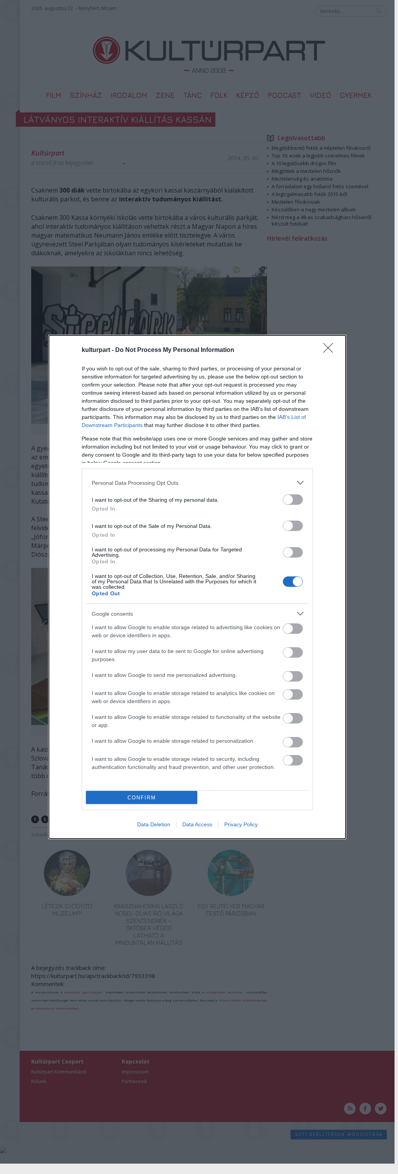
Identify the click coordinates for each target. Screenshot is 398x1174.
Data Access (197, 824)
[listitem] (197, 483)
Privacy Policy (241, 824)
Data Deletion (153, 824)
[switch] (293, 499)
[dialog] (197, 587)
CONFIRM (142, 798)
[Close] (330, 350)
